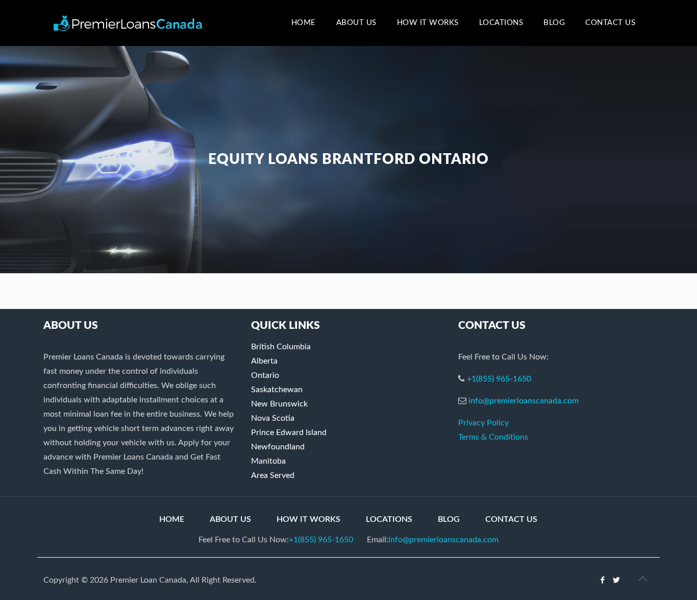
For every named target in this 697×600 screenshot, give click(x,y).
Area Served (272, 475)
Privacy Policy (483, 423)
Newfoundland (278, 447)
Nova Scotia (272, 418)
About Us (230, 519)
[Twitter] (616, 580)
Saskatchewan (277, 390)
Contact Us (511, 519)
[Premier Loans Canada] (128, 23)
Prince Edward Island (289, 432)
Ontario (265, 375)
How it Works (308, 519)
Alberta (264, 361)
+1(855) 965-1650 (499, 379)
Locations (389, 519)
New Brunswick (279, 404)
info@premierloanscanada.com (523, 401)
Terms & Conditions (493, 437)
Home (171, 519)
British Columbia (281, 347)
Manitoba (268, 461)
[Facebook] (603, 580)
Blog (449, 519)
